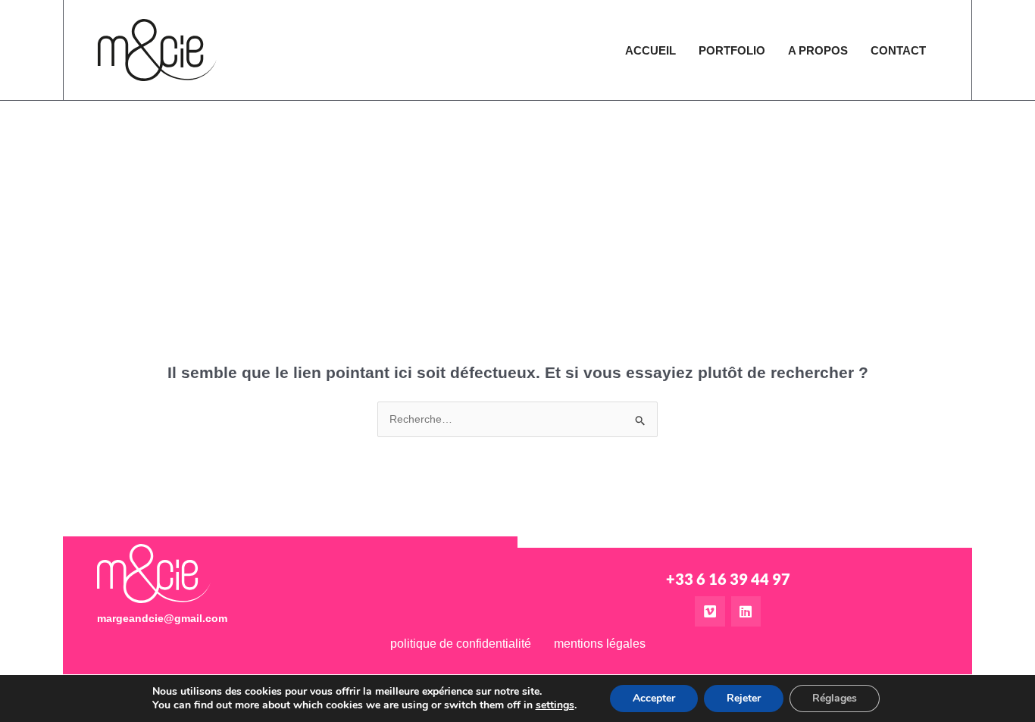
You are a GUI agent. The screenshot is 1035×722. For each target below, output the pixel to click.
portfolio (732, 50)
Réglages (834, 698)
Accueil (650, 50)
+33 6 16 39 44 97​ (728, 579)
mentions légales (600, 643)
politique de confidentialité (460, 643)
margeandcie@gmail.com (162, 618)
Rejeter (744, 698)
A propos (818, 50)
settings (555, 705)
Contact (898, 50)
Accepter (654, 698)
